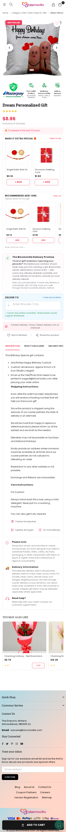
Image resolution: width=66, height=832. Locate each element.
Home (5, 13)
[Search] (11, 4)
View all (57, 195)
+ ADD (18, 181)
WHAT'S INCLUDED (34, 345)
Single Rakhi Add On (17, 169)
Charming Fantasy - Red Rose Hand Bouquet (24, 656)
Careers (45, 792)
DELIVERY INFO (56, 345)
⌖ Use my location (52, 297)
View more (55, 138)
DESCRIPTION (12, 345)
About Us (29, 787)
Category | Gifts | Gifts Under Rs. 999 (29, 13)
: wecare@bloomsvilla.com (25, 730)
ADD (17, 240)
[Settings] (53, 4)
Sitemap (47, 797)
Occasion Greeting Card (44, 171)
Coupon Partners (26, 792)
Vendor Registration (26, 797)
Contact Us (44, 787)
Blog (17, 787)
